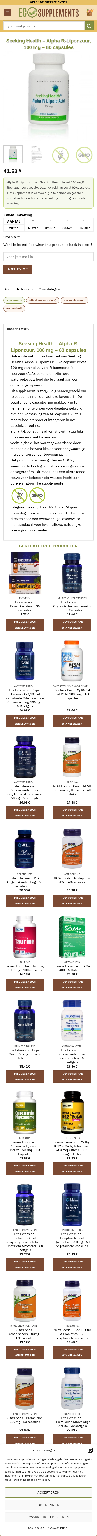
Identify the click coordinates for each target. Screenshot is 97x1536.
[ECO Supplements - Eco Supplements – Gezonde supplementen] (49, 12)
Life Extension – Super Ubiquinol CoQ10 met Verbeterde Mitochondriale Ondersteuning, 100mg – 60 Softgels (25, 698)
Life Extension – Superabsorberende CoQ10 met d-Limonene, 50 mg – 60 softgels (24, 792)
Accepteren (48, 1492)
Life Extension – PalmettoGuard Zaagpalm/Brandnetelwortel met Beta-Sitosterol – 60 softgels (25, 1242)
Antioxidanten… (74, 300)
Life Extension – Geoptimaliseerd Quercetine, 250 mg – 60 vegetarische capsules (72, 1240)
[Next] (86, 96)
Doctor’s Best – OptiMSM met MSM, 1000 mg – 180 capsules (72, 694)
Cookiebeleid (36, 1527)
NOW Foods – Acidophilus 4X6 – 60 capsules (72, 880)
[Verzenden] (89, 25)
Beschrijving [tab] (18, 329)
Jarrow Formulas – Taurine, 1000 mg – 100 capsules (25, 968)
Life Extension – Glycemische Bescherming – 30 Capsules (72, 606)
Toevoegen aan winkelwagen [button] (25, 624)
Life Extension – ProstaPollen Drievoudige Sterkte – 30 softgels (72, 1422)
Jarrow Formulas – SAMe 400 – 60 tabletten (72, 968)
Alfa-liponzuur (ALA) (42, 300)
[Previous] (11, 96)
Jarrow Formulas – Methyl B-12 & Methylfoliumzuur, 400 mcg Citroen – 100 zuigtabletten (72, 1148)
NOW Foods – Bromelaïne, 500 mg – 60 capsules (25, 1420)
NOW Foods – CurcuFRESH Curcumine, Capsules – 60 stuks (72, 790)
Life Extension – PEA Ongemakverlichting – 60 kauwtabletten (24, 882)
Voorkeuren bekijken (48, 1517)
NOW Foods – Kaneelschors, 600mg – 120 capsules (25, 1334)
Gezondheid (14, 308)
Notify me (18, 269)
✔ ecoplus (14, 300)
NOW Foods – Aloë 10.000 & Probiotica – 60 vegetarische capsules (72, 1334)
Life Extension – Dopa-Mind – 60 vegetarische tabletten (25, 1054)
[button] (90, 1450)
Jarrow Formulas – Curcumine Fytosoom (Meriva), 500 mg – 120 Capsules (25, 1148)
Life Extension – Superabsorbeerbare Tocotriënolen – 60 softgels (72, 1056)
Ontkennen (48, 1505)
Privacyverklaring (56, 1527)
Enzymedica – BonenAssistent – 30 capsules (25, 606)
